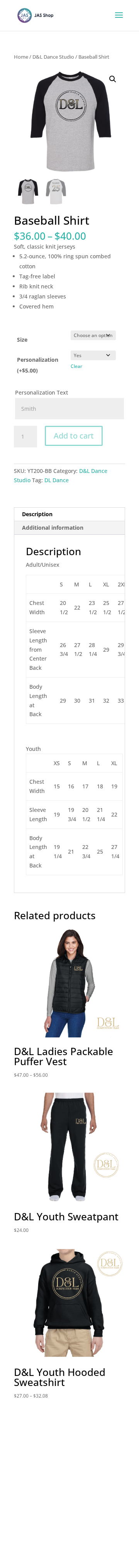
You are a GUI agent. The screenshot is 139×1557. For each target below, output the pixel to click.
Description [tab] (37, 514)
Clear (76, 366)
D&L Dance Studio (53, 56)
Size (22, 339)
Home (21, 56)
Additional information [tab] (52, 527)
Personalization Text (42, 392)
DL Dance (56, 480)
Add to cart (74, 435)
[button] (113, 79)
